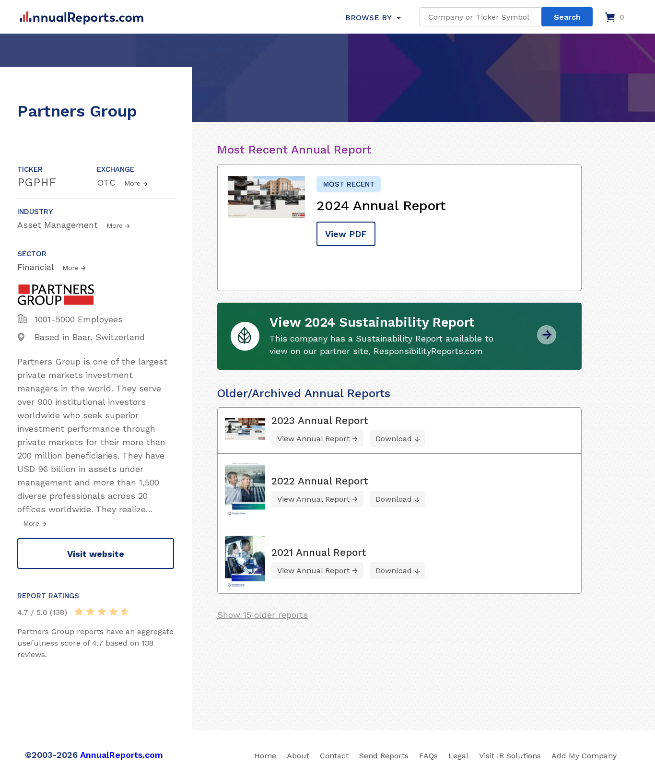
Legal (458, 755)
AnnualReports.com (121, 755)
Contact (334, 755)
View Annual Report (313, 438)
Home (265, 755)
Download (393, 438)
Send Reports (384, 755)
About (298, 755)
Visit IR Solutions (510, 755)
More (132, 183)
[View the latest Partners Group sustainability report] (546, 341)
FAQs (428, 755)
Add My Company (584, 755)
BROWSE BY (368, 17)
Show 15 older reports (262, 615)
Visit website (95, 554)
